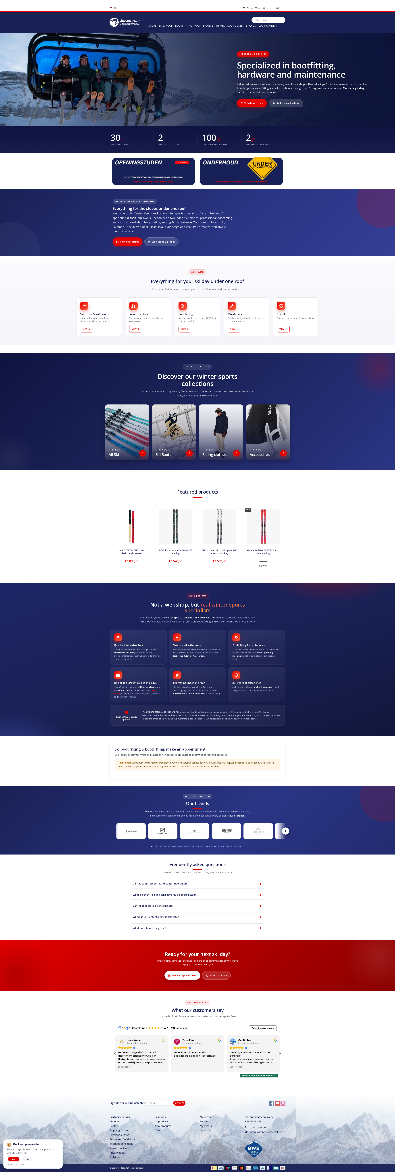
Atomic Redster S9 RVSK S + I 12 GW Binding (264, 552)
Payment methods (120, 1135)
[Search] (257, 20)
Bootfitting (183, 25)
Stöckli (152, 690)
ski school (155, 218)
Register (205, 1121)
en (115, 8)
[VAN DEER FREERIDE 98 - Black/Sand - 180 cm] (131, 526)
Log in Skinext (268, 25)
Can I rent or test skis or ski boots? (153, 906)
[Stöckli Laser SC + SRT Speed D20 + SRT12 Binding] (219, 526)
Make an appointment (184, 975)
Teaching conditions (121, 1143)
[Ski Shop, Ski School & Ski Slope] (124, 22)
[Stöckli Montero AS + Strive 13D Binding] (175, 526)
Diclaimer (115, 1157)
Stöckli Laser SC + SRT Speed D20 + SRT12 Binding (219, 552)
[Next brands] (285, 831)
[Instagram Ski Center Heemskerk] (283, 1103)
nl (111, 8)
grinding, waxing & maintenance (170, 222)
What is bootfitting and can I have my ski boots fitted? (164, 894)
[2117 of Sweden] (194, 831)
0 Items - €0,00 (253, 8)
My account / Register (275, 8)
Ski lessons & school (287, 103)
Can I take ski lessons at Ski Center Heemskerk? (161, 883)
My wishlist (206, 1130)
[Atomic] (131, 831)
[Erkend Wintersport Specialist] (253, 1148)
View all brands (236, 815)
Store (152, 25)
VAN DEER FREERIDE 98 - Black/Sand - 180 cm (131, 552)
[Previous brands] (109, 831)
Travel (220, 25)
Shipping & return (120, 1130)
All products (161, 1121)
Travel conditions (120, 1148)
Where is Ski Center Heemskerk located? (156, 917)
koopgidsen (235, 25)
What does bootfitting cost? (149, 928)
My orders (206, 1126)
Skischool (166, 25)
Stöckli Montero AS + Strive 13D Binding (176, 552)
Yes (13, 1159)
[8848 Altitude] (226, 831)
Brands (251, 25)
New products (163, 1126)
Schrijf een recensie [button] (263, 1028)
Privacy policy (117, 1152)
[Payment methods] (213, 1168)
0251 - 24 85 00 (218, 975)
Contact (114, 1126)
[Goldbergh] (258, 831)
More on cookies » (16, 1164)
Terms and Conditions (122, 1139)
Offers (158, 1130)
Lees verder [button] (180, 1067)
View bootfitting (253, 103)
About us (115, 1121)
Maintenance (204, 25)
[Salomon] (162, 831)
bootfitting (224, 218)
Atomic (117, 693)
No (27, 1159)
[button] (280, 1053)
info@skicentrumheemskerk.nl (267, 1132)
